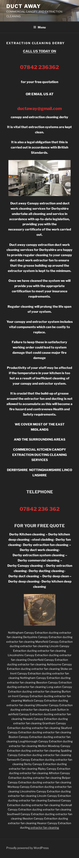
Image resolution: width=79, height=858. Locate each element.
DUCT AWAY (23, 6)
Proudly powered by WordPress (27, 848)
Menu (42, 27)
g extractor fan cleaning (43, 827)
